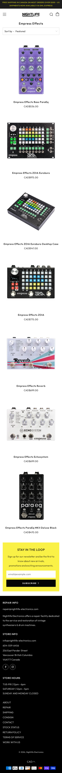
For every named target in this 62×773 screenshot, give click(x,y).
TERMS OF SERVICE (13, 737)
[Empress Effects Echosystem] (31, 424)
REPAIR (7, 707)
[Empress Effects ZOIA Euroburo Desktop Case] (31, 211)
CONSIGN (8, 717)
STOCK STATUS (11, 727)
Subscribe (29, 583)
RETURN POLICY (12, 732)
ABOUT (7, 702)
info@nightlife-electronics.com (19, 640)
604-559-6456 (11, 645)
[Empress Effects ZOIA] (31, 282)
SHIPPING (8, 712)
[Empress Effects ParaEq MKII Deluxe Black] (31, 495)
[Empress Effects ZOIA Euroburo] (31, 140)
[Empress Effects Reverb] (31, 353)
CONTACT (8, 722)
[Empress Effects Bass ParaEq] (31, 69)
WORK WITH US (11, 742)
